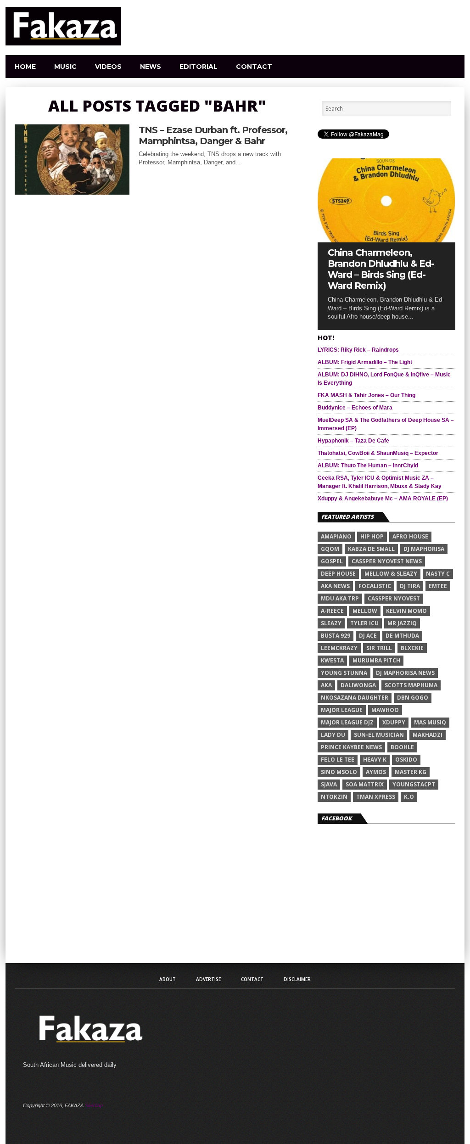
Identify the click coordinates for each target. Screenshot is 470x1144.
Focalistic (374, 586)
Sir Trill (379, 648)
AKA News (335, 586)
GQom (330, 549)
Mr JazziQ (402, 623)
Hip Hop (372, 536)
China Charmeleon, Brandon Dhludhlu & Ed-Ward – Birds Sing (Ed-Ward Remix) (381, 269)
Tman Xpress (375, 797)
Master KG (410, 772)
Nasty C (438, 574)
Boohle (402, 747)
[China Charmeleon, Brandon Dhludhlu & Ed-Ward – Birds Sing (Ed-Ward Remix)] (386, 240)
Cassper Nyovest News (387, 561)
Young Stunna (344, 673)
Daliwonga (358, 685)
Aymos (376, 772)
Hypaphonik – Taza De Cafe (353, 440)
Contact (254, 66)
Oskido (406, 759)
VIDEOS (108, 66)
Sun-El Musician (379, 735)
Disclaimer (297, 979)
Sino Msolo (339, 772)
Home (25, 66)
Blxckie (412, 648)
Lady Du (333, 735)
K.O (409, 797)
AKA (326, 685)
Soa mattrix (365, 784)
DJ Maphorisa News (405, 673)
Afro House (410, 536)
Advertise (208, 979)
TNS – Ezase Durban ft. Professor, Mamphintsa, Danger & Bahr (213, 135)
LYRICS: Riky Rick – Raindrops (358, 350)
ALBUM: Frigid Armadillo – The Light (365, 362)
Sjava (329, 784)
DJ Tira (410, 586)
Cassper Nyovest (394, 598)
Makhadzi (427, 735)
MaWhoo (385, 710)
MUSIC (65, 66)
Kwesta (332, 660)
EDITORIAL (198, 66)
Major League (342, 710)
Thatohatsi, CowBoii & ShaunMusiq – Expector (378, 453)
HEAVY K (374, 759)
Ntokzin (334, 797)
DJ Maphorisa (423, 549)
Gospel (332, 561)
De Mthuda (402, 635)
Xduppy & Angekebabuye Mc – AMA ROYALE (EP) (383, 498)
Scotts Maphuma (411, 685)
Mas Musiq (430, 722)
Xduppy (393, 722)
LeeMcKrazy (339, 648)
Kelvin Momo (406, 611)
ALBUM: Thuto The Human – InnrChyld (368, 465)
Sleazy (331, 623)
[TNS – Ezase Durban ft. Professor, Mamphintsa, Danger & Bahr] (72, 192)
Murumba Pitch (376, 660)
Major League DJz (347, 722)
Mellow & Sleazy (390, 574)
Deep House (338, 574)
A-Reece (332, 611)
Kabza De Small (371, 549)
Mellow (364, 611)
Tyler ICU (364, 623)
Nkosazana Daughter (354, 697)
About (167, 979)
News (150, 66)
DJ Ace (368, 635)
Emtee (438, 586)
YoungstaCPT (413, 784)
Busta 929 (335, 635)
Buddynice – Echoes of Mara (355, 407)
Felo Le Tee (337, 759)
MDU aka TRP (340, 598)
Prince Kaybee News (351, 747)
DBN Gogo (412, 697)
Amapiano (336, 536)
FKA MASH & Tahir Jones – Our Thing (366, 395)
